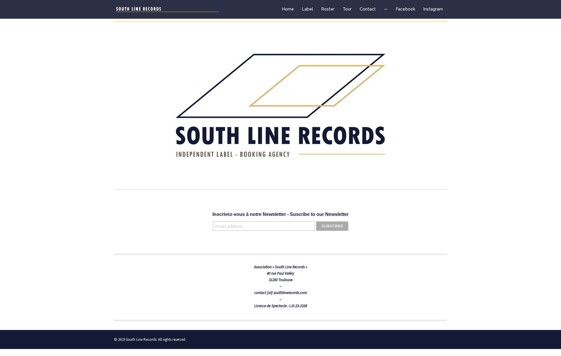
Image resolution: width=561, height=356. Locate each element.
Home (288, 9)
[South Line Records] (166, 9)
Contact (368, 9)
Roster (328, 9)
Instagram (433, 9)
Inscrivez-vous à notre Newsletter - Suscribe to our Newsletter (280, 214)
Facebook (405, 9)
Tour (347, 9)
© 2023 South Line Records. (135, 339)
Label (307, 9)
